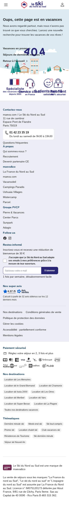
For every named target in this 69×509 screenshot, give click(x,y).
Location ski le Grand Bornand (19, 385)
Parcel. (7, 202)
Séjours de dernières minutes (21, 54)
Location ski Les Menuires (17, 379)
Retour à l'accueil (14, 60)
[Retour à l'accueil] (33, 4)
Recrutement (10, 156)
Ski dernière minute (43, 436)
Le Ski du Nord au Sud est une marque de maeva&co (37, 467)
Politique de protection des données (24, 318)
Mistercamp (10, 197)
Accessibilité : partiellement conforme (24, 329)
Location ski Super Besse (17, 404)
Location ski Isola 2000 (15, 392)
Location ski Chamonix (50, 385)
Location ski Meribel (14, 397)
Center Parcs (10, 217)
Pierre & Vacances (13, 212)
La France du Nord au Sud (18, 171)
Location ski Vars (37, 397)
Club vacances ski (51, 430)
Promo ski (9, 430)
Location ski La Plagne (45, 404)
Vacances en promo (15, 48)
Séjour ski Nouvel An (14, 442)
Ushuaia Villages (12, 191)
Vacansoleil (9, 181)
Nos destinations (12, 312)
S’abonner (49, 270)
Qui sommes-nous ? (14, 151)
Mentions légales (13, 335)
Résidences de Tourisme (16, 436)
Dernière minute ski (14, 424)
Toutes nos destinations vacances (21, 410)
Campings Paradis (13, 186)
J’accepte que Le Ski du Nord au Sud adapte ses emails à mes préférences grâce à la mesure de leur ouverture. (31, 260)
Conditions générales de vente (43, 312)
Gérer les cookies (13, 323)
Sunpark (8, 222)
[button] (6, 5)
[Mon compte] (62, 4)
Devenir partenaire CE (16, 161)
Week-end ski (35, 424)
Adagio (7, 227)
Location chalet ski (28, 430)
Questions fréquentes (15, 142)
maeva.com (10, 176)
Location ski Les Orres (43, 392)
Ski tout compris (54, 424)
